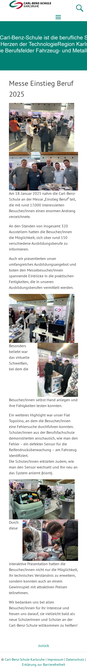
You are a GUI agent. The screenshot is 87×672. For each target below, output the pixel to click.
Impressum (55, 659)
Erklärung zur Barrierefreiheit (43, 664)
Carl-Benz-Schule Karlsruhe (25, 659)
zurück (43, 645)
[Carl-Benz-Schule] (26, 4)
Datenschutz (75, 659)
